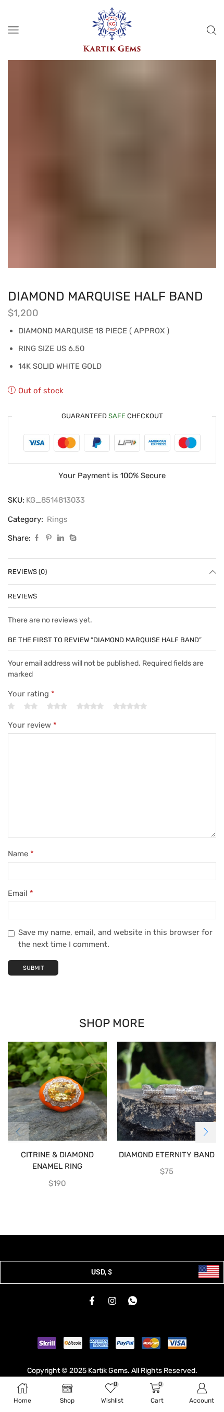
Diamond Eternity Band (167, 1154)
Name (21, 853)
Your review (32, 725)
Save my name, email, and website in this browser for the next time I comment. (115, 938)
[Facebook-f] (92, 1300)
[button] (205, 1132)
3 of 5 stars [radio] (57, 706)
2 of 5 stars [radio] (31, 706)
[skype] (72, 538)
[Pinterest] (49, 538)
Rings (57, 519)
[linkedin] (61, 538)
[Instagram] (112, 1300)
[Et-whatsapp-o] (132, 1300)
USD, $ (101, 1272)
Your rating (31, 693)
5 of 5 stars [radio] (130, 706)
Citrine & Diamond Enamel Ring (57, 1160)
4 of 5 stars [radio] (90, 706)
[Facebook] (37, 538)
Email (20, 893)
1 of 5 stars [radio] (11, 706)
